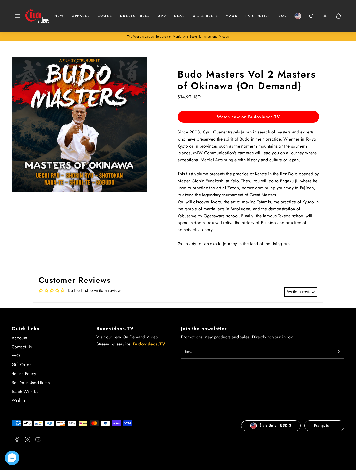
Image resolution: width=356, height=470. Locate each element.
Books (105, 16)
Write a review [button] (301, 292)
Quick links (25, 328)
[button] (17, 16)
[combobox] (311, 18)
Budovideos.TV (115, 328)
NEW (59, 16)
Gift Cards (21, 364)
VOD (282, 16)
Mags (231, 16)
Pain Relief (258, 16)
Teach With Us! (26, 391)
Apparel (81, 16)
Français (321, 425)
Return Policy (24, 373)
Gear (179, 16)
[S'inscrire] (338, 352)
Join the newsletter (204, 328)
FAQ (16, 355)
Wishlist (19, 400)
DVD (162, 16)
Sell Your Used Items (31, 382)
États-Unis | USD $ (275, 425)
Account (19, 338)
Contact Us (22, 347)
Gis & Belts (205, 16)
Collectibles (135, 16)
